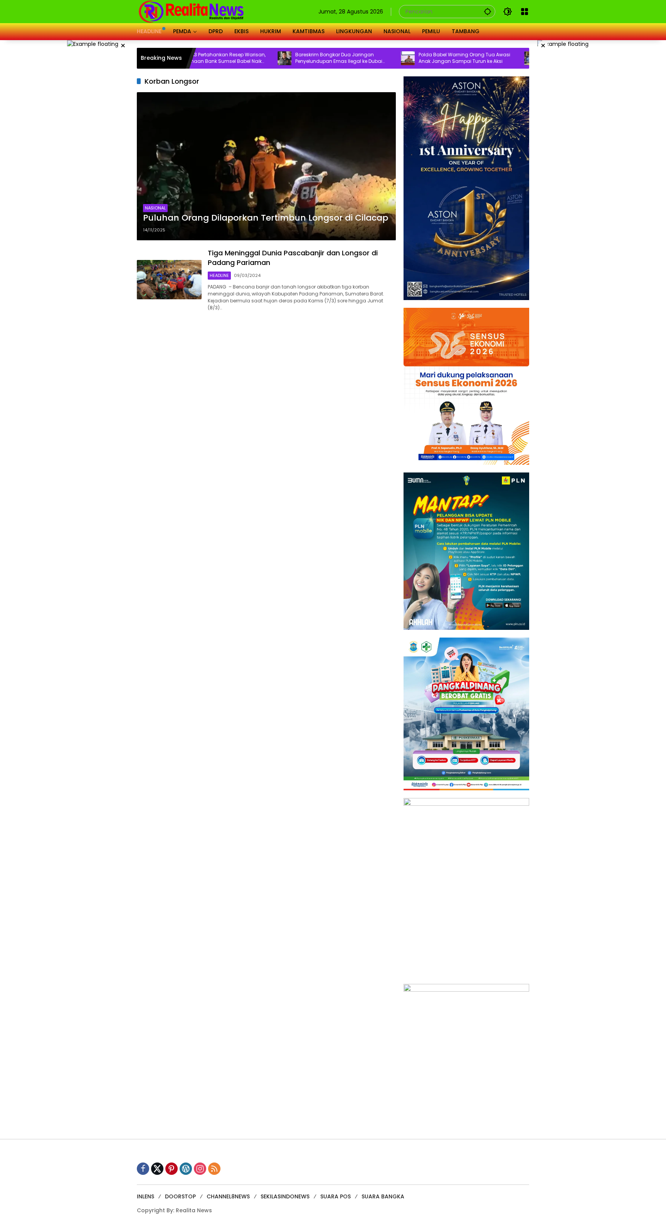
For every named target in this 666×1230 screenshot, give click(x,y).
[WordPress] (186, 1169)
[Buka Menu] (524, 11)
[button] (487, 11)
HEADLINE (219, 275)
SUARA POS (335, 1196)
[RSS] (214, 1169)
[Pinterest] (171, 1169)
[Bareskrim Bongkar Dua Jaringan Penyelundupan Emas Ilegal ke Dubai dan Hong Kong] (242, 58)
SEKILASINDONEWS (285, 1196)
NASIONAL (155, 208)
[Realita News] (191, 11)
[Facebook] (143, 1169)
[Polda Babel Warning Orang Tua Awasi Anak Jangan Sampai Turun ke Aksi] (366, 58)
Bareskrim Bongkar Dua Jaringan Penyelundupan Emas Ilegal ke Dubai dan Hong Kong (296, 58)
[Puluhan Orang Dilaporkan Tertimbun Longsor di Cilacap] (266, 166)
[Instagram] (200, 1169)
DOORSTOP (180, 1196)
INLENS (145, 1196)
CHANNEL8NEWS (228, 1196)
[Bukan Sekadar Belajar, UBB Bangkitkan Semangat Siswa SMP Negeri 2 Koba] (489, 58)
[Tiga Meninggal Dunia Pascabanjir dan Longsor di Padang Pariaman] (169, 279)
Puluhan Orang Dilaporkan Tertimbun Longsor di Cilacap (265, 218)
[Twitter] (157, 1169)
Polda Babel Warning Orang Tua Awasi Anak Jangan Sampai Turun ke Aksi (422, 58)
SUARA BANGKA (383, 1196)
